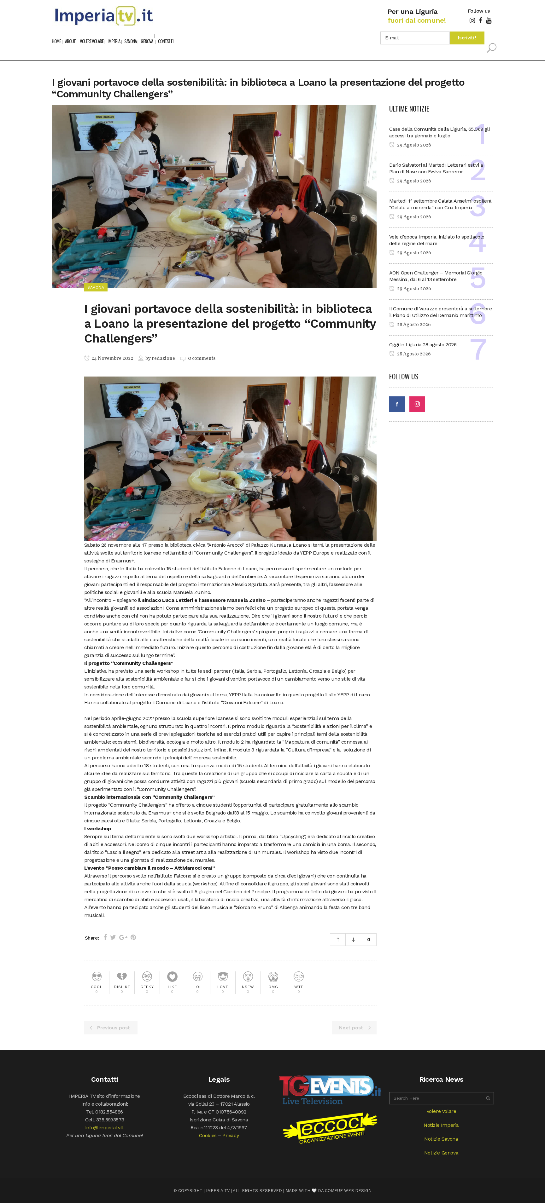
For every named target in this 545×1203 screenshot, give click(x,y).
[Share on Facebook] (105, 937)
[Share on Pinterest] (133, 937)
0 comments (201, 358)
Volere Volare (441, 1111)
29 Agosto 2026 (413, 145)
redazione (163, 358)
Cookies (208, 1135)
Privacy (230, 1135)
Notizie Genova (441, 1153)
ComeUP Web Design (348, 1190)
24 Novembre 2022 (112, 358)
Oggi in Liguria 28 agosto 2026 (422, 345)
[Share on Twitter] (113, 937)
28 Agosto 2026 (413, 324)
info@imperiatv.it (104, 1128)
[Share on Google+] (123, 937)
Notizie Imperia (441, 1125)
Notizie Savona (441, 1139)
